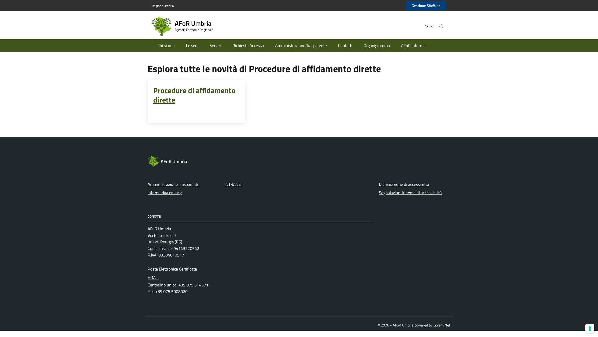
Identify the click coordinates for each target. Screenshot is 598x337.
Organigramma (376, 45)
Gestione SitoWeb (426, 5)
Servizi (215, 45)
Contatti (345, 45)
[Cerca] (441, 26)
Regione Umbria (163, 5)
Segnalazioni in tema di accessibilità (410, 193)
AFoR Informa (413, 45)
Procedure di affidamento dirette (194, 95)
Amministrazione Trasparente (301, 45)
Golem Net (442, 325)
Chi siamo (166, 45)
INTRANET (234, 184)
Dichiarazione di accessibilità (404, 184)
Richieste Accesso (248, 45)
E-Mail (153, 277)
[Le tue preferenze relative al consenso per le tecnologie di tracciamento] (589, 328)
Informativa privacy (165, 193)
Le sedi (192, 45)
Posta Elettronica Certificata (172, 269)
